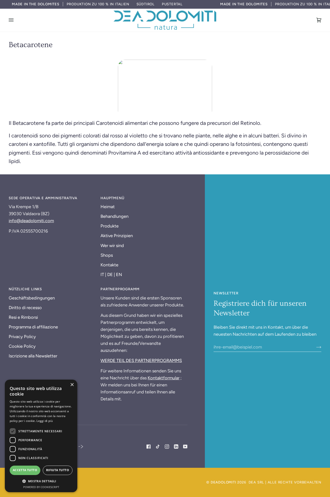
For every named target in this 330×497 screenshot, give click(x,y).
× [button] (72, 385)
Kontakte (109, 265)
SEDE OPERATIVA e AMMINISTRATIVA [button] (43, 198)
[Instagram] (167, 446)
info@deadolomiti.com (31, 220)
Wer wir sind (112, 245)
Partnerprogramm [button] (120, 289)
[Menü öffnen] (16, 20)
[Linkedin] (176, 446)
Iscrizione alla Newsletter (33, 356)
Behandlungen (114, 216)
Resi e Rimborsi (23, 317)
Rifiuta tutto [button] (57, 470)
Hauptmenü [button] (112, 198)
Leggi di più (44, 421)
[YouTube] (185, 446)
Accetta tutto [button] (25, 470)
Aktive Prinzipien (116, 235)
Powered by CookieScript (41, 487)
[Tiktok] (158, 446)
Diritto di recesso (25, 307)
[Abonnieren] (314, 347)
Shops (106, 255)
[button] (41, 481)
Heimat (107, 206)
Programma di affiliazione (33, 327)
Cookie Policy (22, 346)
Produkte (109, 226)
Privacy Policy (22, 336)
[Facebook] (148, 446)
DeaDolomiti (223, 482)
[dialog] (41, 436)
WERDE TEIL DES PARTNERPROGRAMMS (141, 360)
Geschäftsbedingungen (32, 298)
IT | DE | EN (111, 274)
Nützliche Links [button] (25, 289)
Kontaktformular (163, 378)
